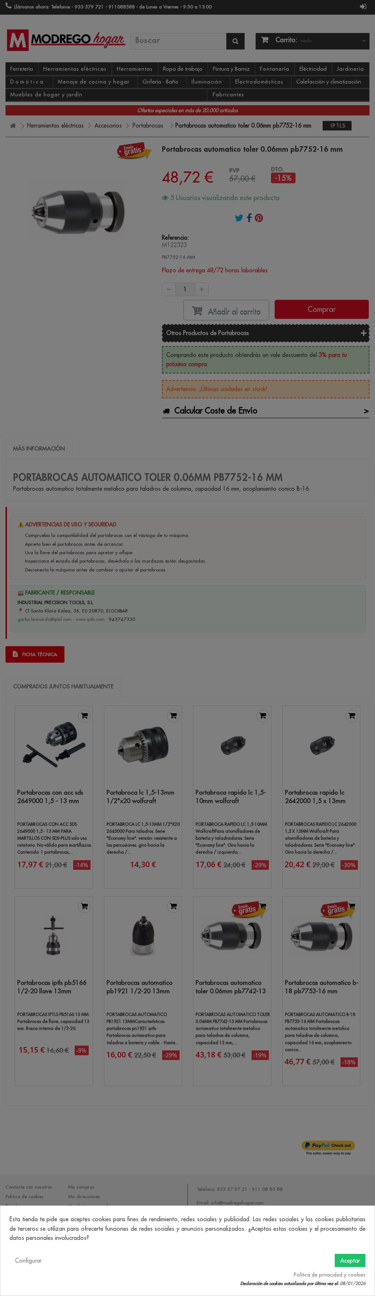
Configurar (28, 1260)
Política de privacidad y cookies (329, 1274)
